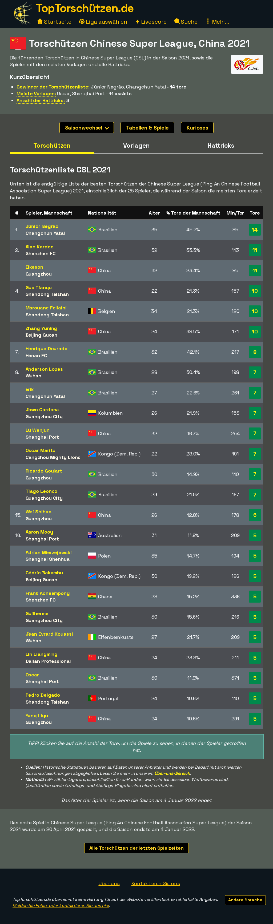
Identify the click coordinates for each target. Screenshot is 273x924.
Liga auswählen (106, 21)
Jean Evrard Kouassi (49, 634)
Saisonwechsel (84, 127)
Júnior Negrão (42, 226)
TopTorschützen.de (85, 8)
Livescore (153, 21)
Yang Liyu (37, 715)
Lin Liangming (42, 654)
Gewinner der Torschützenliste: (53, 87)
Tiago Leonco (42, 491)
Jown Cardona (42, 409)
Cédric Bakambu (44, 573)
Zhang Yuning (41, 328)
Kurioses (197, 127)
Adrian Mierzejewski (49, 552)
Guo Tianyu (39, 287)
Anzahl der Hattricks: (41, 100)
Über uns (108, 883)
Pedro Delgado (43, 695)
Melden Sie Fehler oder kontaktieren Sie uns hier (61, 905)
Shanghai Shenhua (48, 559)
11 (254, 250)
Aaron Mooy (39, 532)
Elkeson (34, 267)
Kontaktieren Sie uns (155, 883)
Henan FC (36, 355)
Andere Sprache (245, 900)
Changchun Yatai (45, 233)
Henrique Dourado (46, 348)
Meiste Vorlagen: (36, 93)
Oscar (32, 675)
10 (255, 290)
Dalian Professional (48, 661)
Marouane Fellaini (46, 308)
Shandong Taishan (47, 294)
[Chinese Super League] (247, 69)
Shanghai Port (42, 437)
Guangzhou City (44, 416)
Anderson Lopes (44, 369)
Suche (189, 21)
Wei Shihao (38, 512)
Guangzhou (39, 274)
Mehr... (220, 21)
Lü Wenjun (38, 430)
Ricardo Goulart (44, 471)
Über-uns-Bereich (172, 773)
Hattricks (220, 146)
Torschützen (52, 146)
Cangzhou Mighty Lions (53, 457)
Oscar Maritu (41, 450)
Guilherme (37, 613)
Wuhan (34, 376)
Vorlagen (136, 146)
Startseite (57, 21)
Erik (30, 389)
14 (255, 229)
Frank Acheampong (48, 593)
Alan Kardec (40, 247)
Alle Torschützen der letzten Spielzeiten (136, 848)
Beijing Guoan (42, 335)
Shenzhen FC (41, 253)
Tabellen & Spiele (147, 127)
